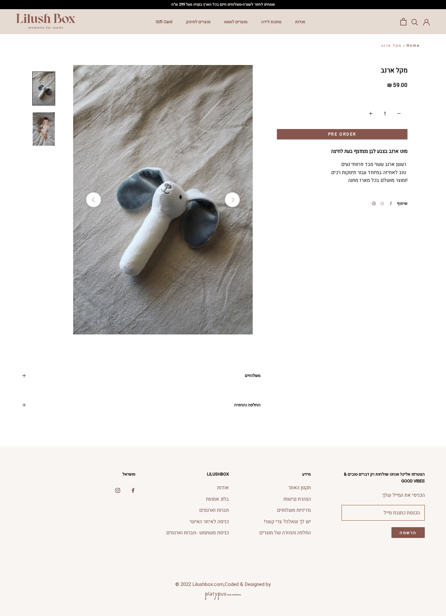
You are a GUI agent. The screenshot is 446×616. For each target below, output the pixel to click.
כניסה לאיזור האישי (209, 521)
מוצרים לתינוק (198, 22)
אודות (300, 22)
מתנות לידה (271, 22)
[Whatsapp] (382, 203)
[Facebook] (391, 203)
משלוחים (253, 375)
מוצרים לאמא (235, 22)
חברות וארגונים (214, 510)
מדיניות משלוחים (294, 510)
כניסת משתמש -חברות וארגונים (197, 532)
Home (413, 45)
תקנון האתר (299, 487)
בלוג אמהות (217, 499)
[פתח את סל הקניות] (403, 21)
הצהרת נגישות (297, 499)
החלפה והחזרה (247, 405)
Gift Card (164, 22)
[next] (232, 199)
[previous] (93, 199)
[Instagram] (117, 490)
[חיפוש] (414, 21)
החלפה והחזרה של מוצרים (285, 532)
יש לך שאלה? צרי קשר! (287, 521)
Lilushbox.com (208, 584)
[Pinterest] (374, 203)
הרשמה (408, 532)
